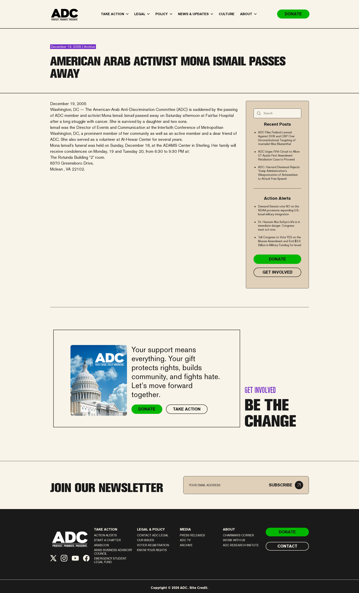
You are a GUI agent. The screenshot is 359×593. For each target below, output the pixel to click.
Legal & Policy (151, 529)
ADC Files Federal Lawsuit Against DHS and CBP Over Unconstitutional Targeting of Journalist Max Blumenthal (277, 138)
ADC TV (185, 540)
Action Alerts (105, 535)
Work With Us (234, 540)
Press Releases (192, 535)
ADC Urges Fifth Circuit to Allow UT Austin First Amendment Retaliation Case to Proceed (279, 155)
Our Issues (145, 540)
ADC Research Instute (241, 545)
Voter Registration (153, 545)
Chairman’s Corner (238, 535)
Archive (186, 545)
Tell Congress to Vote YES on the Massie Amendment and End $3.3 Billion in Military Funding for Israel (279, 241)
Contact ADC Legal (152, 535)
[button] (286, 485)
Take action (105, 529)
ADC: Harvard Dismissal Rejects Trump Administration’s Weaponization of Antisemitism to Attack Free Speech (279, 172)
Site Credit (198, 588)
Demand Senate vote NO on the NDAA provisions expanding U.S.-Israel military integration (279, 210)
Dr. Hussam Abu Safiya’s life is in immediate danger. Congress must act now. (279, 226)
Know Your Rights (152, 550)
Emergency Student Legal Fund (110, 560)
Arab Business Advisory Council (113, 551)
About (229, 529)
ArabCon (101, 545)
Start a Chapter (107, 540)
